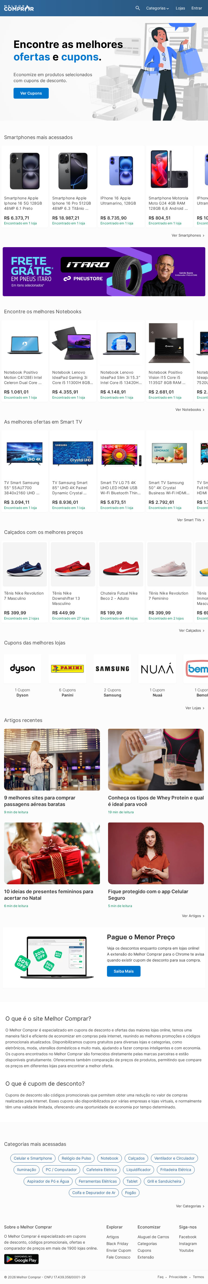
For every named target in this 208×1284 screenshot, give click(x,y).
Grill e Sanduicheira (164, 1181)
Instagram (188, 1243)
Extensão (146, 1257)
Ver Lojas (193, 708)
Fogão (130, 1192)
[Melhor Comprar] (68, 8)
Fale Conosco (118, 1257)
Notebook (109, 1158)
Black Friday (117, 1243)
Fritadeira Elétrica (175, 1169)
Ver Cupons (31, 93)
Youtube (186, 1250)
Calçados (136, 1158)
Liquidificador (138, 1169)
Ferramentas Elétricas (98, 1181)
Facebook (188, 1236)
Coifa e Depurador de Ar (93, 1192)
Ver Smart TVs (189, 520)
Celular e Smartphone (33, 1158)
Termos (198, 1277)
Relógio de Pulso (76, 1158)
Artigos (112, 1236)
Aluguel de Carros (153, 1236)
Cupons (144, 1250)
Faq (160, 1277)
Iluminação (26, 1169)
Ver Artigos (191, 916)
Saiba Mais (124, 971)
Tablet (132, 1181)
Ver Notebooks (188, 409)
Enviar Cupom (118, 1250)
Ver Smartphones (186, 235)
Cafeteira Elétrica (101, 1169)
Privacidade (178, 1277)
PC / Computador (61, 1169)
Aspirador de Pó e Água (48, 1181)
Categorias (147, 1243)
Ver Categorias (188, 1206)
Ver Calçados (190, 630)
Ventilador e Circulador (174, 1158)
